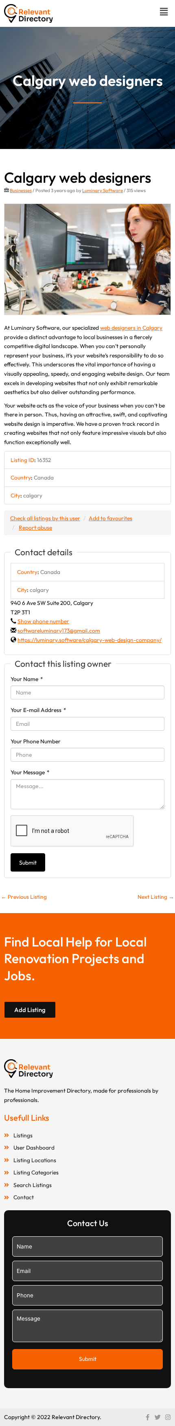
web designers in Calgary (131, 327)
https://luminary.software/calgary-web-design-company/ (90, 640)
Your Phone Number (36, 741)
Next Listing (156, 896)
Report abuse (35, 527)
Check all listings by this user (45, 518)
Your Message (30, 772)
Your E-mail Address (38, 710)
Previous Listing (24, 896)
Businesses (21, 190)
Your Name (27, 679)
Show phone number (43, 621)
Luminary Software (102, 190)
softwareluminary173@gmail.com (59, 630)
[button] (164, 11)
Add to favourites (110, 518)
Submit (28, 862)
